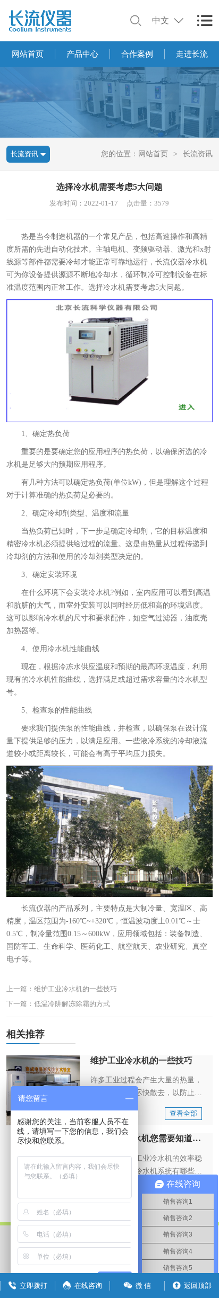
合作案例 (137, 54)
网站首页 (28, 54)
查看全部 (183, 1113)
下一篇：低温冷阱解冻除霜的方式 (58, 1004)
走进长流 (192, 54)
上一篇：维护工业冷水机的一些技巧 (61, 989)
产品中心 (82, 54)
